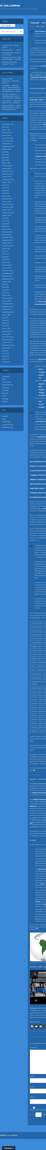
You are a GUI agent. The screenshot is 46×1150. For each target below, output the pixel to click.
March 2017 (6, 262)
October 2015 (7, 309)
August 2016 (6, 282)
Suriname (42, 407)
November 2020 (7, 141)
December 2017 (7, 237)
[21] (42, 884)
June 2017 (5, 254)
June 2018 (5, 221)
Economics (6, 377)
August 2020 (6, 149)
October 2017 (7, 243)
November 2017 (7, 240)
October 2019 (7, 177)
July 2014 (5, 351)
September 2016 (8, 279)
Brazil (40, 387)
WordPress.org (7, 427)
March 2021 (6, 130)
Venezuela (42, 395)
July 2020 (5, 152)
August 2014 (6, 348)
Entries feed (6, 422)
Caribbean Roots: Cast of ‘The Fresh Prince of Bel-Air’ (11, 97)
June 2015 (5, 320)
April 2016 (5, 293)
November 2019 (7, 174)
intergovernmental (38, 793)
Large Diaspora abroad (37, 488)
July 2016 (5, 284)
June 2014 (5, 353)
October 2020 (7, 144)
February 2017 (7, 265)
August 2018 (6, 215)
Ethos (4, 379)
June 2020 (5, 155)
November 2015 (7, 307)
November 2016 (7, 273)
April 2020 (5, 160)
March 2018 (6, 229)
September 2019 (8, 180)
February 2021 (7, 133)
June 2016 (5, 287)
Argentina (42, 384)
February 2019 (7, 199)
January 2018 (6, 235)
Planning (5, 393)
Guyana (41, 404)
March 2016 (6, 295)
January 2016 (6, 301)
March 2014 (6, 362)
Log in (4, 419)
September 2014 (8, 345)
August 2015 (6, 315)
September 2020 (8, 146)
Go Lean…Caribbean (10, 5)
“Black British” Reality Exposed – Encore (9, 63)
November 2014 (7, 340)
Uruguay (41, 392)
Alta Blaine (6, 86)
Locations (5, 390)
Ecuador (41, 375)
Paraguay (42, 389)
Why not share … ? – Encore (11, 50)
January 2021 (6, 135)
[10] (31, 823)
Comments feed (7, 425)
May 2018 (5, 224)
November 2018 (7, 207)
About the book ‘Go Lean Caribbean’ (11, 102)
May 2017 (5, 257)
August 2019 (6, 182)
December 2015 (7, 304)
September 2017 (8, 246)
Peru (40, 378)
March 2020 (6, 163)
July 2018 (5, 218)
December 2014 (7, 337)
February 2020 (7, 166)
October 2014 (7, 342)
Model (43, 1031)
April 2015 (5, 326)
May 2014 (5, 356)
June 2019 (5, 188)
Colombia (42, 372)
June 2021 (5, 127)
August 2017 (6, 248)
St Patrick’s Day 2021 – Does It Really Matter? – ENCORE (11, 58)
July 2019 (5, 185)
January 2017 (6, 268)
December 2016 (7, 271)
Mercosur (33, 806)
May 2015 (5, 323)
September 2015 (8, 312)
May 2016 (5, 290)
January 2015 (6, 334)
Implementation (7, 385)
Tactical (4, 401)
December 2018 (7, 204)
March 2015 (6, 329)
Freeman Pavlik (7, 79)
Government (6, 382)
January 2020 (6, 168)
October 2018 (7, 210)
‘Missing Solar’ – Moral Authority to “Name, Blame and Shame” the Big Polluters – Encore (11, 88)
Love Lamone (6, 101)
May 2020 (5, 157)
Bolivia (41, 369)
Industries (5, 388)
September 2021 (8, 124)
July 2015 (5, 318)
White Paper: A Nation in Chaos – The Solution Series (11, 107)
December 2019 (7, 171)
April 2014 (5, 359)
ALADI (38, 902)
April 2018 (5, 226)
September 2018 (8, 213)
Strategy (5, 399)
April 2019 (5, 193)
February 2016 (7, 298)
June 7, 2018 (40, 26)
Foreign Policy (36, 1031)
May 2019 (5, 191)
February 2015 (7, 331)
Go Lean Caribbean (11, 1135)
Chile (40, 401)
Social (4, 396)
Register (5, 416)
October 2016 (7, 276)
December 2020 (7, 138)
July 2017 (5, 251)
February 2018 (7, 232)
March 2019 (6, 196)
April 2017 (5, 260)
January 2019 (6, 202)
